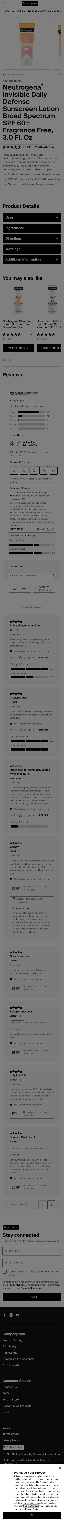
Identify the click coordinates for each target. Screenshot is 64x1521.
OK (32, 1515)
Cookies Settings (31, 1506)
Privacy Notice (32, 1509)
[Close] (60, 1468)
